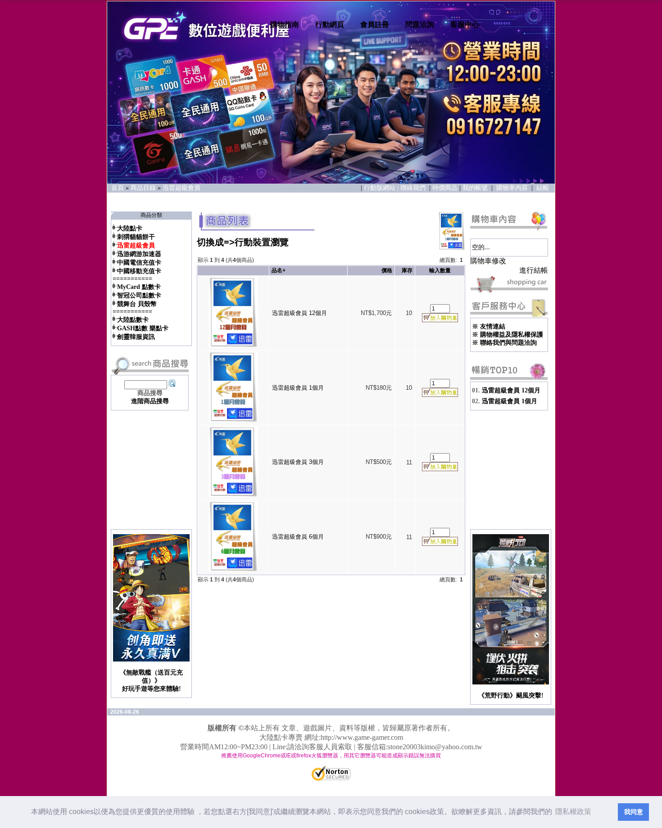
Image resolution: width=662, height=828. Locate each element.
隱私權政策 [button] (573, 811)
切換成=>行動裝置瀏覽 (243, 242)
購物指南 (284, 24)
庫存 (407, 270)
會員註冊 (374, 24)
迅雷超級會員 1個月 (298, 387)
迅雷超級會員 (181, 187)
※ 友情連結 (488, 326)
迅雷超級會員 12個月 (299, 313)
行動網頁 (329, 24)
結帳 (542, 187)
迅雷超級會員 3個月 (298, 462)
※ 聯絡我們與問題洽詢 (504, 342)
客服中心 (464, 24)
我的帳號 (475, 187)
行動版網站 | (382, 187)
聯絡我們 (413, 187)
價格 (386, 270)
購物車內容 (512, 187)
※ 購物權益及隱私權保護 (507, 334)
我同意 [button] (633, 811)
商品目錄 (143, 187)
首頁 (117, 187)
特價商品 (445, 187)
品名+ (279, 270)
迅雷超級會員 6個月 (298, 536)
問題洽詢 (419, 24)
